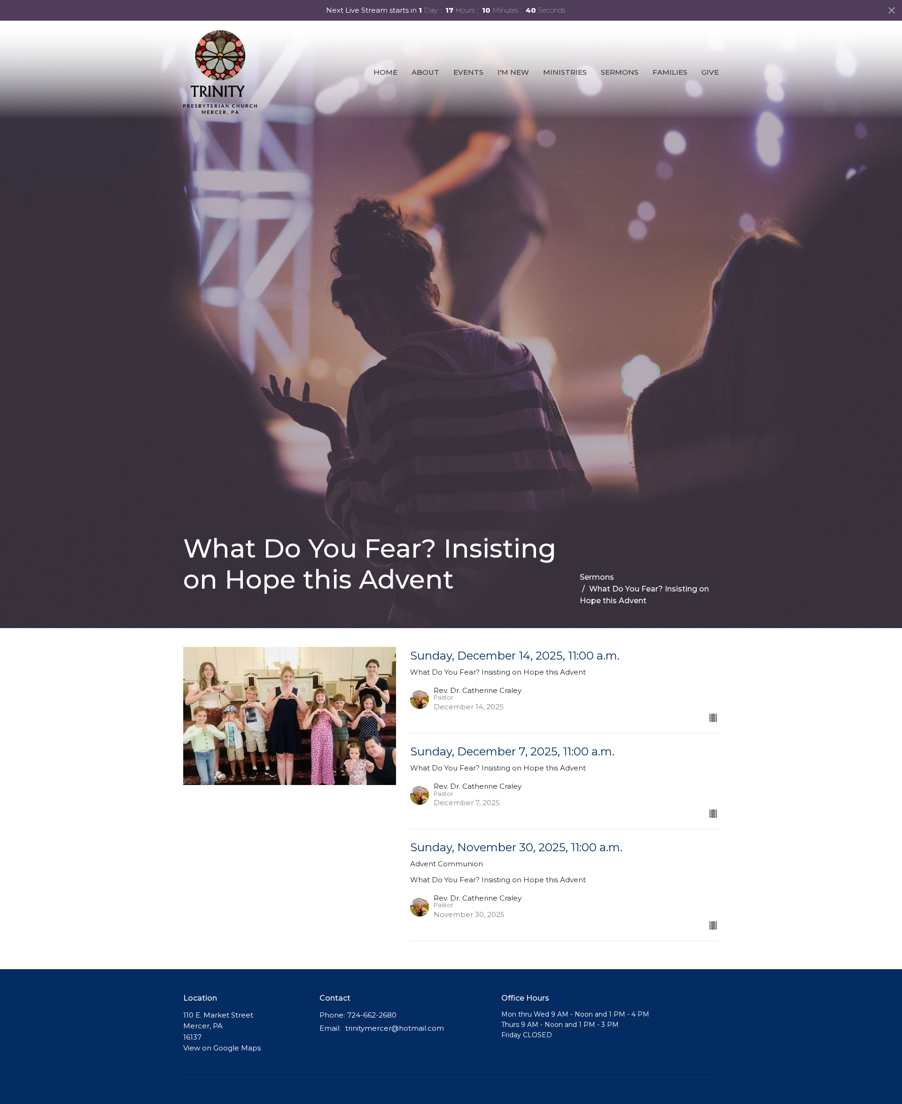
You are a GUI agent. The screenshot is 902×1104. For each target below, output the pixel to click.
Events (468, 72)
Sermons (619, 72)
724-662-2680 (372, 1015)
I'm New (513, 72)
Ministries (565, 72)
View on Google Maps (222, 1047)
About (425, 72)
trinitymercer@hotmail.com (394, 1028)
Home (385, 72)
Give (710, 72)
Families (670, 72)
